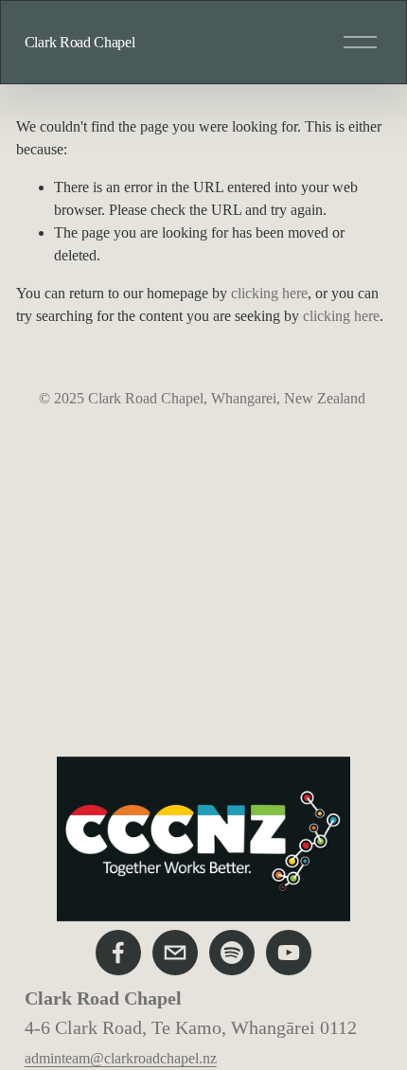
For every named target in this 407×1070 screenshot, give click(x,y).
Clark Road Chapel (80, 42)
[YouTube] (288, 952)
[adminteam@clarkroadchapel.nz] (175, 952)
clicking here (269, 293)
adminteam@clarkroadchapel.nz (121, 1058)
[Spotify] (232, 952)
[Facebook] (118, 952)
